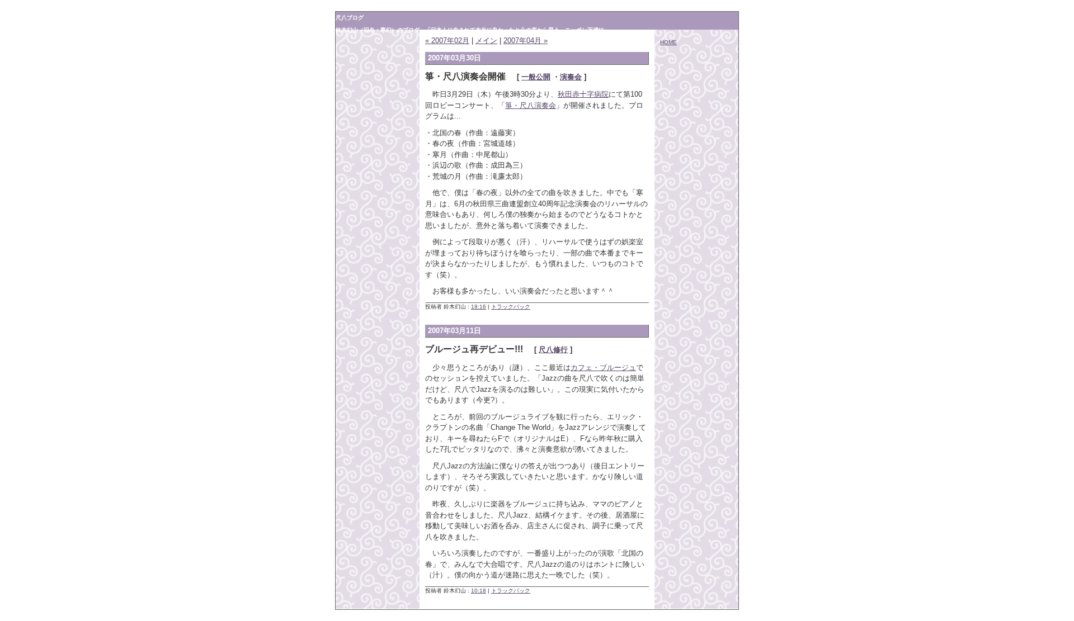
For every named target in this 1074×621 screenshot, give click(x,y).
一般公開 (535, 77)
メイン (486, 40)
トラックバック (510, 307)
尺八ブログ (350, 18)
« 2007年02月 (447, 40)
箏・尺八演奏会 (530, 105)
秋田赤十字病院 (583, 94)
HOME (668, 42)
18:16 (478, 307)
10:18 (478, 590)
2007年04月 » (525, 40)
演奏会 (571, 77)
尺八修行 (553, 349)
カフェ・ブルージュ (603, 367)
